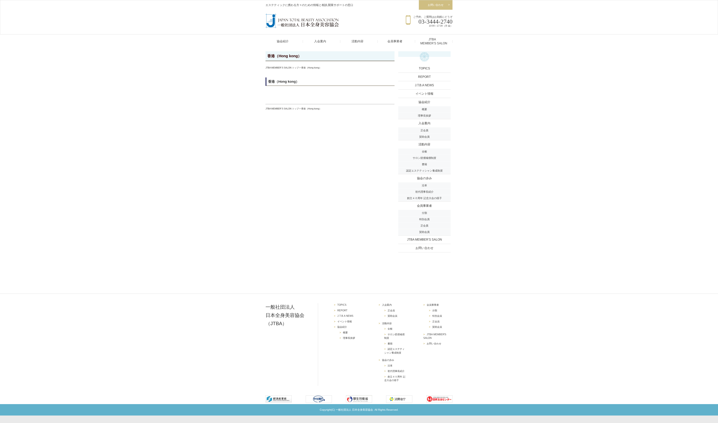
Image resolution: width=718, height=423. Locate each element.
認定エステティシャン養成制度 (424, 170)
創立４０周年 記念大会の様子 (424, 198)
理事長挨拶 (424, 115)
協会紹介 (283, 41)
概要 (424, 109)
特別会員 (424, 219)
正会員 (424, 130)
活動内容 (357, 41)
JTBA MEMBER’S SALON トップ (282, 67)
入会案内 (320, 41)
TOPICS (424, 68)
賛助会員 (424, 136)
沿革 (424, 185)
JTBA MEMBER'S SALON (424, 239)
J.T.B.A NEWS (424, 85)
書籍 (424, 164)
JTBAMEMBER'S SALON (433, 41)
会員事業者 (394, 41)
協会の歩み (424, 178)
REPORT (424, 76)
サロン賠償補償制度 (424, 157)
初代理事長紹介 (424, 191)
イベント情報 (424, 93)
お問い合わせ (436, 4)
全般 (424, 151)
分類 (424, 212)
